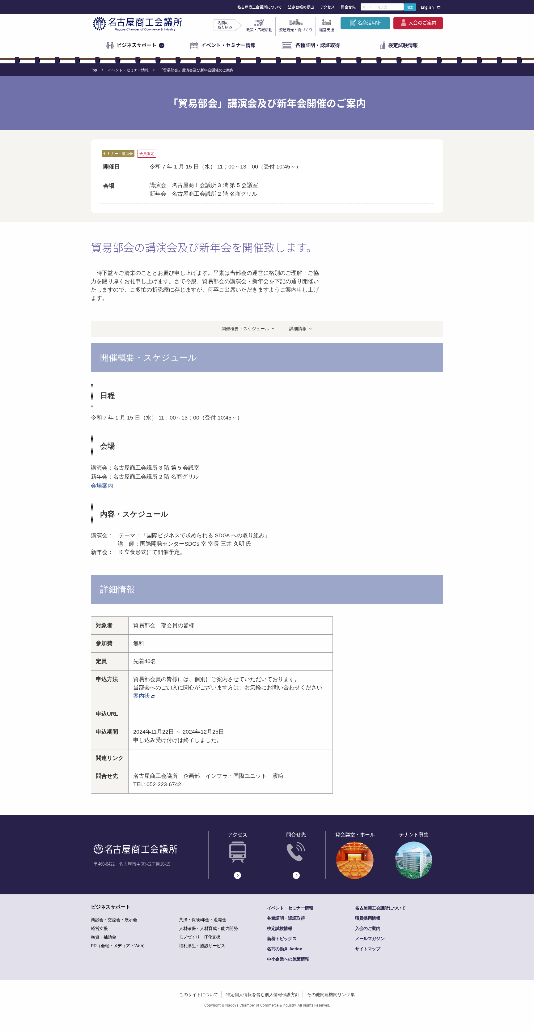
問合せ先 (348, 7)
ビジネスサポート (136, 45)
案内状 (141, 696)
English (427, 7)
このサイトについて (198, 994)
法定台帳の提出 (301, 7)
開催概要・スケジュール (245, 328)
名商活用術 (369, 22)
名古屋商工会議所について (259, 7)
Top (94, 70)
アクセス (327, 7)
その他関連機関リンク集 (331, 994)
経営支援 (326, 29)
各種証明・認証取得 (317, 45)
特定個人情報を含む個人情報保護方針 (262, 994)
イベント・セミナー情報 (228, 45)
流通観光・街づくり (295, 29)
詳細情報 (298, 328)
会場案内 (102, 486)
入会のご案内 (422, 22)
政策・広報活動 (259, 29)
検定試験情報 (403, 45)
